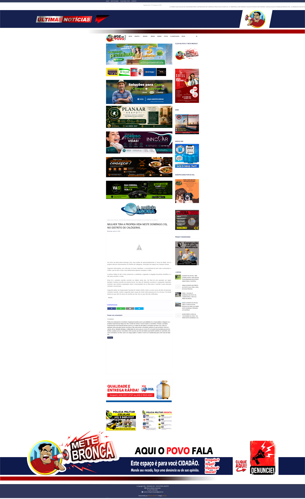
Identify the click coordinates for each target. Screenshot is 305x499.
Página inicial (110, 221)
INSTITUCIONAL (115, 1)
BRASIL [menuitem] (153, 36)
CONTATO (133, 1)
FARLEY (164, 496)
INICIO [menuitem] (130, 36)
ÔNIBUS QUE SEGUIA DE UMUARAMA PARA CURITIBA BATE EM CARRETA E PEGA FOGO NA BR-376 (152, 6)
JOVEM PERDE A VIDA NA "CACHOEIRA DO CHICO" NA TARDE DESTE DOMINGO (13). (190, 315)
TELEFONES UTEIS (125, 1)
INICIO (107, 1)
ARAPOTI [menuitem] (136, 36)
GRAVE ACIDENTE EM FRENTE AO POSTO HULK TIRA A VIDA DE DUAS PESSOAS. (190, 287)
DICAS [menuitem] (183, 36)
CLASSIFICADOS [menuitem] (174, 36)
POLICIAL (116, 221)
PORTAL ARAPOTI (153, 496)
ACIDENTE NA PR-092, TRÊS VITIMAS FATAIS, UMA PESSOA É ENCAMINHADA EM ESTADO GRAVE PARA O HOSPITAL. (190, 278)
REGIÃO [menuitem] (145, 36)
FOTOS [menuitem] (166, 36)
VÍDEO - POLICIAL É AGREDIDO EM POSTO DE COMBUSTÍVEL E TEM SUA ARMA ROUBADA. (189, 295)
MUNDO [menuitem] (159, 36)
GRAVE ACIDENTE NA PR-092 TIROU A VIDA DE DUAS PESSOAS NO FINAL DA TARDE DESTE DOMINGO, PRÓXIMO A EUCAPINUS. (190, 306)
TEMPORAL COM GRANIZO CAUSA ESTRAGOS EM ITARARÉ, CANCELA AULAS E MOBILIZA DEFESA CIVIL (213, 6)
